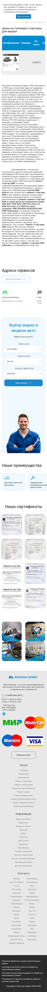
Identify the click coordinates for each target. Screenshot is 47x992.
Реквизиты (23, 844)
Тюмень (32, 922)
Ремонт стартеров (24, 781)
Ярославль (32, 939)
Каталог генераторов (23, 855)
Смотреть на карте (14, 279)
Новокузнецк (32, 882)
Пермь (32, 893)
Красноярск (17, 925)
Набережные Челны (16, 936)
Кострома (16, 922)
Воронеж (16, 893)
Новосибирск (32, 879)
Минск (16, 932)
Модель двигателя (24, 368)
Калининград (16, 904)
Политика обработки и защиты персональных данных (21, 962)
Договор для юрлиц (23, 862)
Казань (16, 907)
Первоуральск (32, 896)
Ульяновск (32, 925)
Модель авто (24, 356)
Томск (32, 918)
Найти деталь (21, 383)
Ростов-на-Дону (32, 900)
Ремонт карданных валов (23, 803)
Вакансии (23, 830)
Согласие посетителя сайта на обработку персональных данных (20, 968)
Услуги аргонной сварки (23, 806)
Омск (32, 886)
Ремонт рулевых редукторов (23, 799)
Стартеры (23, 770)
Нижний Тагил (16, 939)
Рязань (32, 904)
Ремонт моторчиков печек (23, 788)
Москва (16, 879)
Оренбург (32, 889)
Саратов (32, 911)
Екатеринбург (16, 896)
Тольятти (32, 914)
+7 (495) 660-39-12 (13, 695)
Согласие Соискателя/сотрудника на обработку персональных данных (22, 974)
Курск (16, 918)
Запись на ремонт (23, 819)
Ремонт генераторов (24, 785)
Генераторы (23, 774)
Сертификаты (23, 848)
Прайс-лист (23, 823)
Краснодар (16, 929)
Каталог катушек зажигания (23, 858)
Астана (17, 886)
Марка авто (24, 344)
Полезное (23, 837)
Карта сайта (23, 841)
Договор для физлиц (23, 866)
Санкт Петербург (16, 882)
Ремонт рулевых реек (23, 795)
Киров (16, 914)
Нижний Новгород (16, 943)
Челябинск (31, 936)
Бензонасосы (23, 777)
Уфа (32, 929)
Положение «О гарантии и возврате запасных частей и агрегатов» (21, 980)
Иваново (16, 900)
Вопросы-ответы (23, 826)
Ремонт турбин (23, 792)
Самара (32, 907)
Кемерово (16, 911)
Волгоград (16, 889)
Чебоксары (32, 932)
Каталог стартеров (23, 851)
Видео (23, 833)
